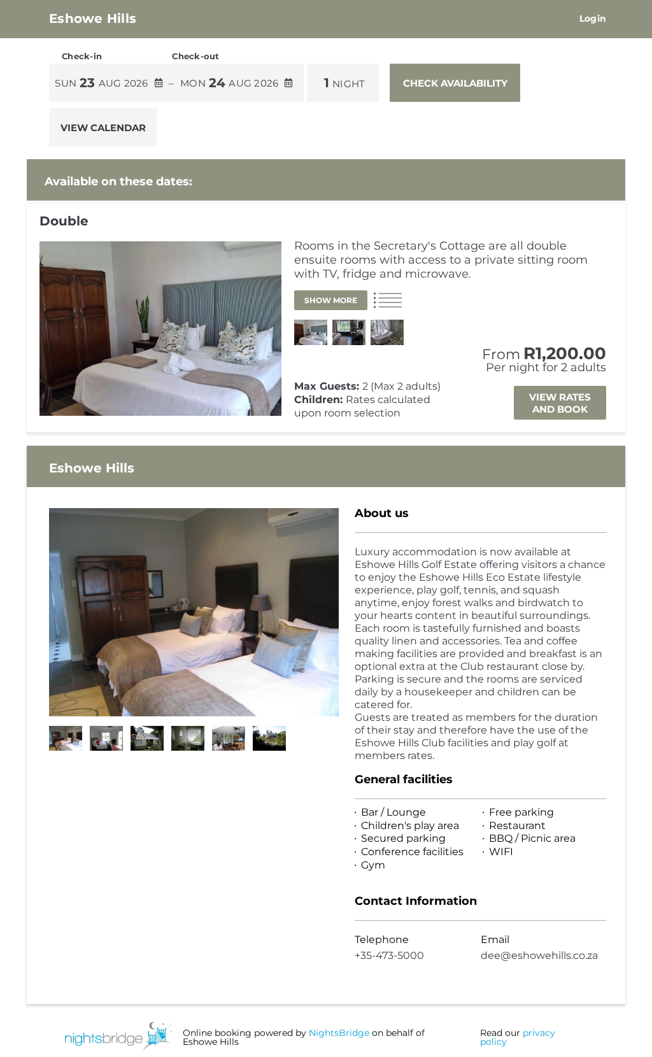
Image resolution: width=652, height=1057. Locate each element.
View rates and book (560, 403)
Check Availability (455, 83)
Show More (330, 300)
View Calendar (103, 128)
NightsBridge (339, 1033)
